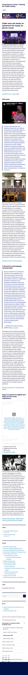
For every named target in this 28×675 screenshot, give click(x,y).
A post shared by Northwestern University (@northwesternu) (15, 443)
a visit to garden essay (9, 534)
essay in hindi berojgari (9, 563)
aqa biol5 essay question (9, 546)
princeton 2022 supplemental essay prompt (13, 616)
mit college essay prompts (9, 620)
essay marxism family (8, 638)
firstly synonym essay (9, 561)
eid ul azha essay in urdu (9, 610)
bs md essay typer (17, 260)
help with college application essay (12, 548)
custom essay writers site (10, 553)
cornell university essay (9, 656)
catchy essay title (8, 635)
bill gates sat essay (7, 260)
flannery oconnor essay (8, 387)
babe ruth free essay (10, 564)
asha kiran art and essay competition (13, 577)
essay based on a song (9, 452)
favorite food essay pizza (8, 518)
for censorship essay (10, 573)
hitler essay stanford (7, 651)
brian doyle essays (3, 656)
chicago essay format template (6, 656)
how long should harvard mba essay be (13, 550)
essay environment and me (10, 531)
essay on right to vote (7, 641)
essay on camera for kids (8, 645)
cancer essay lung (9, 566)
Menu (4, 10)
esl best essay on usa (7, 648)
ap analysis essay (6, 94)
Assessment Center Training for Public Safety (13, 5)
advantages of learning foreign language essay (11, 624)
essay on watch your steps (10, 632)
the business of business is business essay (14, 552)
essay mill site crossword (11, 555)
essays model (15, 94)
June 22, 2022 (14, 327)
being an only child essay (11, 572)
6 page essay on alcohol (9, 575)
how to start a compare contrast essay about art (13, 628)
